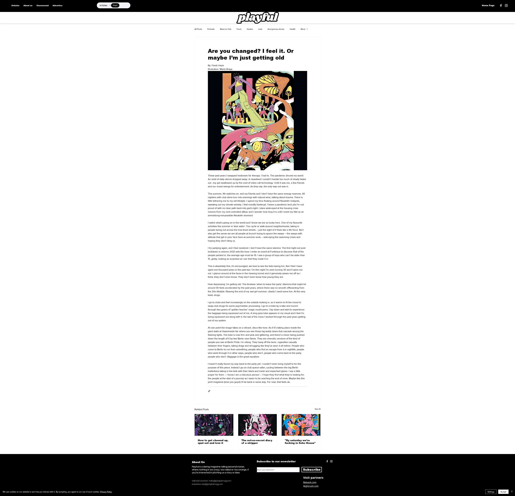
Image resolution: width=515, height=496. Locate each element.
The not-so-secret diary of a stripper (256, 441)
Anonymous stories (276, 29)
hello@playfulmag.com (220, 481)
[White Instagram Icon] (506, 5)
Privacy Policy (106, 491)
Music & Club (225, 29)
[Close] (511, 492)
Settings (491, 491)
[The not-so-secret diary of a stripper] (257, 425)
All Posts (198, 29)
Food (239, 29)
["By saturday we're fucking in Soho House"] (301, 425)
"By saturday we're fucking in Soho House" (300, 441)
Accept (503, 491)
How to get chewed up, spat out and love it (213, 441)
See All (318, 409)
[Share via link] (209, 391)
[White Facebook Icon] (327, 461)
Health (292, 29)
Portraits (211, 29)
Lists (260, 29)
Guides (250, 29)
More (303, 29)
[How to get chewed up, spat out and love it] (214, 425)
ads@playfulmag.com (212, 484)
